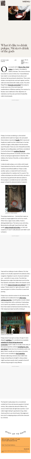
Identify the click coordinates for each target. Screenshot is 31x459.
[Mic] (3, 3)
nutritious (8, 340)
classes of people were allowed (16, 285)
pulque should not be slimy (12, 227)
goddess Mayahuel (19, 151)
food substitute (20, 353)
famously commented (14, 85)
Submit (26, 449)
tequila (17, 140)
